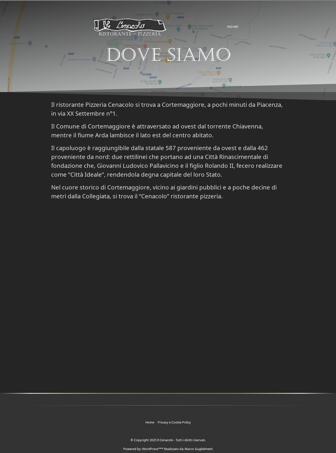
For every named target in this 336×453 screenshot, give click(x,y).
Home (233, 27)
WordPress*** (152, 449)
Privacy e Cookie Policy (174, 422)
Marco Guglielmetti (199, 449)
